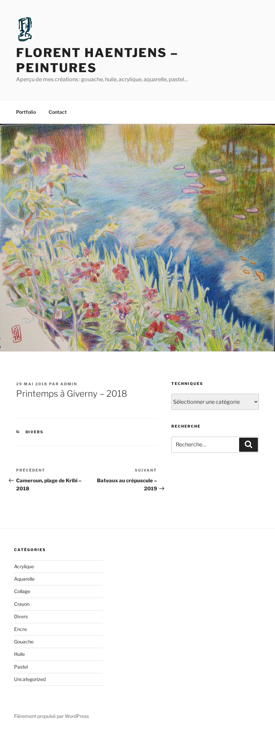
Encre (20, 629)
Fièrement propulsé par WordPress (51, 716)
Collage (22, 591)
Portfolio (26, 112)
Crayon (22, 604)
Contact (58, 112)
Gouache (24, 641)
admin (68, 384)
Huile (19, 654)
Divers (34, 432)
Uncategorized (30, 679)
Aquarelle (24, 579)
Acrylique (24, 566)
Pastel (21, 667)
